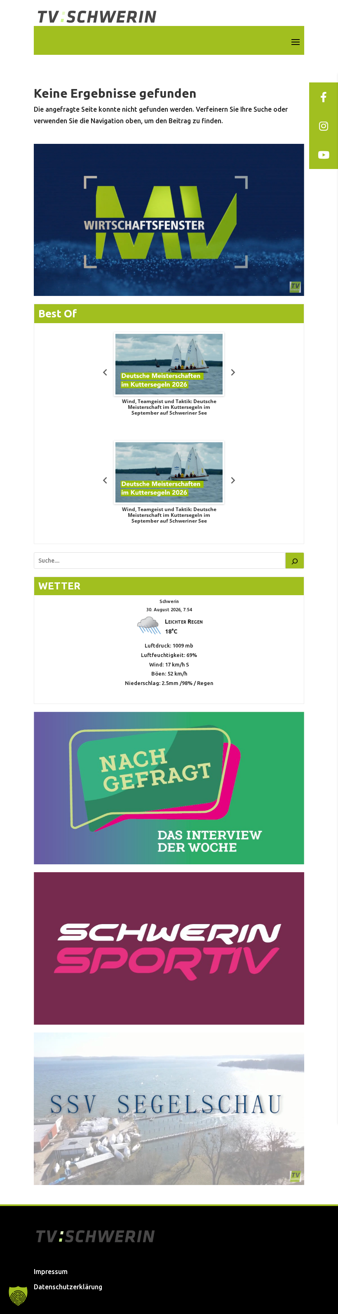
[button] (18, 1296)
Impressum (51, 1271)
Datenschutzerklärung (68, 1287)
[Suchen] (294, 560)
